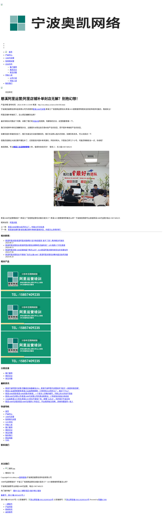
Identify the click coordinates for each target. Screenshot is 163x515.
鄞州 (15, 491)
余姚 (31, 491)
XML (7, 440)
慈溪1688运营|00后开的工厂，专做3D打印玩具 (26, 227)
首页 (10, 52)
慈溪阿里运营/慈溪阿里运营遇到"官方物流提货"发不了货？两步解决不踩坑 (34, 241)
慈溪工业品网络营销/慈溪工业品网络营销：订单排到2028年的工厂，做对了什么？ (37, 391)
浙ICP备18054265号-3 (16, 495)
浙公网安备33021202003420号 (41, 500)
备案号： (4, 495)
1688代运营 (9, 58)
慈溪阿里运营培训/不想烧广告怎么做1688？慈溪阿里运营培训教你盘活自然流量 (36, 255)
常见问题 (13, 72)
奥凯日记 (13, 70)
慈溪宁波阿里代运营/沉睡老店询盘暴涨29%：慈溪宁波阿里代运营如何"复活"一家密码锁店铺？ (42, 388)
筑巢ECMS (102, 500)
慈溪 (27, 491)
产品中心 (8, 55)
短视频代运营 (10, 419)
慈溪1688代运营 (39, 2)
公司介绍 (13, 78)
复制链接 (22, 477)
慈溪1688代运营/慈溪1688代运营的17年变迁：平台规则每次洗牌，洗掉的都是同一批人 (39, 402)
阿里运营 (13, 222)
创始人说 (8, 75)
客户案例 (13, 67)
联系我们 (8, 83)
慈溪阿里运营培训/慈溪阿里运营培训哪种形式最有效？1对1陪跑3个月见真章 (35, 245)
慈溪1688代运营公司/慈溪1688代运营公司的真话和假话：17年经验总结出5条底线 (37, 396)
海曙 (23, 491)
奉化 (35, 491)
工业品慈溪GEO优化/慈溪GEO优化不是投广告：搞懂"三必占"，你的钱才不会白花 (37, 399)
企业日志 (8, 64)
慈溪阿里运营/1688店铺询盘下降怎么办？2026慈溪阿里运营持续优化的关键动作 (36, 250)
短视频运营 (9, 61)
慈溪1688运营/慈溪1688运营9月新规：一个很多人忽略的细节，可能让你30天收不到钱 (38, 394)
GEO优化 (9, 422)
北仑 (19, 491)
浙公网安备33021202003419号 (77, 500)
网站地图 (8, 438)
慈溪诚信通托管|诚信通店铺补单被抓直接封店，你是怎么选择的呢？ (35, 230)
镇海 (39, 491)
